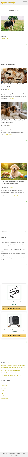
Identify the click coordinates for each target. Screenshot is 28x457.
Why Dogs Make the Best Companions (10, 370)
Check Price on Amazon (14, 308)
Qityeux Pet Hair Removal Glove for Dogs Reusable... (14, 330)
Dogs (10, 125)
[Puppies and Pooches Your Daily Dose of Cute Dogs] (8, 2)
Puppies (11, 187)
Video (2, 400)
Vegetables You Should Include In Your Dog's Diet (13, 365)
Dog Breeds (11, 89)
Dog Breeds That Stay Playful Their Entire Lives (12, 242)
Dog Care (3, 388)
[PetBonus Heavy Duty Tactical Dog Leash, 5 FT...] (14, 292)
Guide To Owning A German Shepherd (10, 372)
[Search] (25, 231)
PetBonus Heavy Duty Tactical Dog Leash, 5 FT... (14, 301)
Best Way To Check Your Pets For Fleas (11, 375)
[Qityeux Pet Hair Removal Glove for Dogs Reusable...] (14, 321)
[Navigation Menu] (25, 2)
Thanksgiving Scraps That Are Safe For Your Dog (13, 367)
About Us (5, 453)
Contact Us (12, 453)
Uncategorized (4, 398)
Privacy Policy (14, 455)
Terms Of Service (21, 453)
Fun (2, 393)
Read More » (12, 98)
